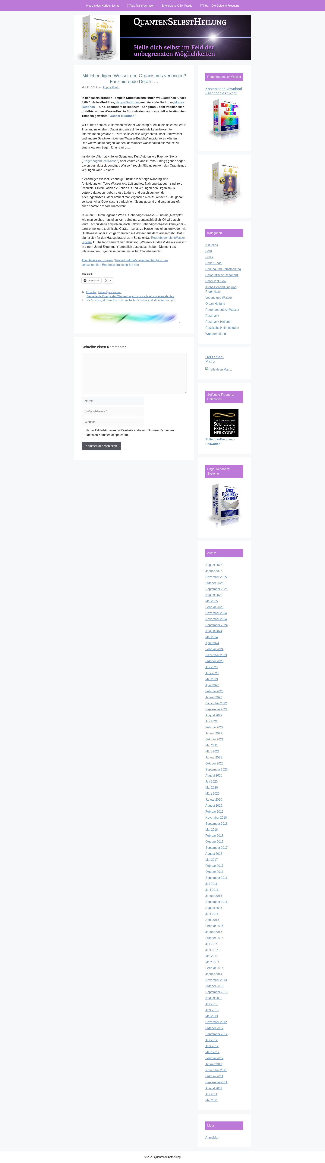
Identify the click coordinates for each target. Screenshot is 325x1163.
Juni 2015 (212, 913)
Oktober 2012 (214, 1028)
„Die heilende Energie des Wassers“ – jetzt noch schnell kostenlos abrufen (130, 296)
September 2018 (216, 823)
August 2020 (213, 775)
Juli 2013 (211, 1004)
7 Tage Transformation (140, 5)
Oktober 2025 (214, 583)
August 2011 (213, 1088)
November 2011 (216, 1070)
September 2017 (216, 847)
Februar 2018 (214, 835)
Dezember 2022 (216, 703)
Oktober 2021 (214, 739)
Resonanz (212, 315)
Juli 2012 (211, 1040)
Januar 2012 (213, 1064)
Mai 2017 (211, 859)
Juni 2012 (212, 1046)
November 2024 (216, 619)
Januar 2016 (213, 895)
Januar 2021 (213, 757)
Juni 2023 (212, 673)
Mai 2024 (211, 637)
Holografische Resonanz (221, 275)
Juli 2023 (211, 667)
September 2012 (216, 1034)
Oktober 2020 (214, 763)
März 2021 (212, 751)
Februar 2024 (214, 649)
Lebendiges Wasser (109, 292)
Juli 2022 (211, 721)
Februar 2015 (214, 925)
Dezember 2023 (216, 655)
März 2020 (212, 793)
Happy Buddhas (127, 102)
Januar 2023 (213, 697)
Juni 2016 (212, 889)
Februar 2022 (214, 727)
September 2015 (216, 901)
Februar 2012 (214, 1058)
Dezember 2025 (216, 577)
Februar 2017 (214, 865)
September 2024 (216, 625)
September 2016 (216, 877)
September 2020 (216, 769)
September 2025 (216, 589)
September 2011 (216, 1082)
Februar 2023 (214, 691)
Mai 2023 (211, 679)
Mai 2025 (211, 601)
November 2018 (216, 817)
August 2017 (213, 853)
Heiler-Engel (213, 263)
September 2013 (216, 992)
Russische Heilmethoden (222, 327)
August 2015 (213, 907)
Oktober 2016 (214, 871)
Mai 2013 (211, 1016)
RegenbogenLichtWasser (222, 309)
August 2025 (213, 595)
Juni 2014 (212, 950)
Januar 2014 (213, 974)
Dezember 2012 (216, 1022)
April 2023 (212, 685)
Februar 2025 (214, 607)
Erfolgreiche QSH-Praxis (177, 5)
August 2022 (213, 715)
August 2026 (213, 565)
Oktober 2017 (214, 841)
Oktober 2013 (214, 986)
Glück (209, 257)
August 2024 (213, 631)
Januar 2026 (213, 571)
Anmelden (212, 1137)
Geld (208, 251)
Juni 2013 (212, 1010)
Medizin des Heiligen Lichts (102, 5)
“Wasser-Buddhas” (122, 115)
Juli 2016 (211, 883)
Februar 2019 (214, 811)
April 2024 (212, 643)
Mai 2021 (211, 745)
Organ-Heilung (215, 303)
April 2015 (212, 919)
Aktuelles (91, 292)
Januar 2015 (213, 931)
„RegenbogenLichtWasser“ (100, 161)
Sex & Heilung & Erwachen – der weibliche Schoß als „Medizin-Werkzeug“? (130, 300)
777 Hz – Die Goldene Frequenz (219, 5)
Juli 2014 (211, 944)
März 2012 (212, 1052)
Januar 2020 (213, 799)
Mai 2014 (211, 956)
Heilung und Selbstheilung (223, 269)
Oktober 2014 (214, 937)
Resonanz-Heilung (218, 321)
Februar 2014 (214, 968)
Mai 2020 (211, 787)
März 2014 (212, 962)
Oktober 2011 (214, 1076)
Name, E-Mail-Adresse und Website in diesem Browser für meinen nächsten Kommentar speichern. (130, 432)
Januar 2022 (213, 733)
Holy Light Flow (215, 281)
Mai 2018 (211, 829)
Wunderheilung (215, 333)
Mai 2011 (211, 1100)
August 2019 (213, 805)
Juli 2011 (211, 1094)
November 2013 (216, 980)
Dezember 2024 (216, 613)
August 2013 (213, 998)
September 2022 (216, 709)
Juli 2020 (211, 781)
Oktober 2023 (214, 661)
